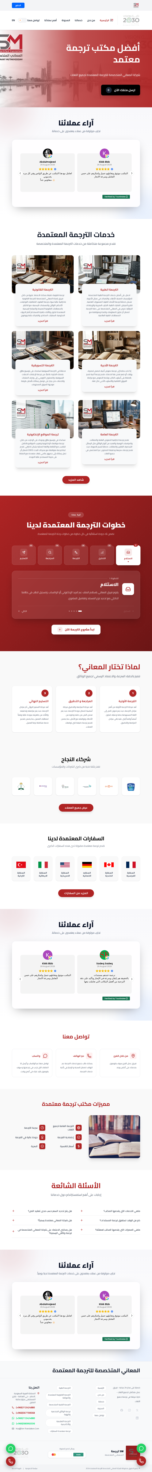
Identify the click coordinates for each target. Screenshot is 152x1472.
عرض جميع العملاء (76, 807)
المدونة (66, 20)
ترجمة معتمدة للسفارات (60, 1431)
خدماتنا (78, 20)
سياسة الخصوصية (31, 1468)
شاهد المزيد (76, 479)
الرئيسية (104, 20)
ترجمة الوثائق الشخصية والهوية (61, 1412)
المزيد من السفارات (76, 893)
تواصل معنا (33, 20)
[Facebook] (122, 1410)
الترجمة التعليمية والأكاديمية (63, 1422)
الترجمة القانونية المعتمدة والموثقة (59, 1396)
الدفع (18, 5)
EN (13, 20)
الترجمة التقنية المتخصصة (60, 1405)
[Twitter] (137, 1410)
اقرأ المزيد (109, 321)
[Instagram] (129, 1410)
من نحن (91, 20)
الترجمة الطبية (65, 1388)
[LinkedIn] (137, 1418)
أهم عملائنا (50, 20)
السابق (127, 611)
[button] (131, 173)
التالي (24, 611)
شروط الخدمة (16, 1468)
